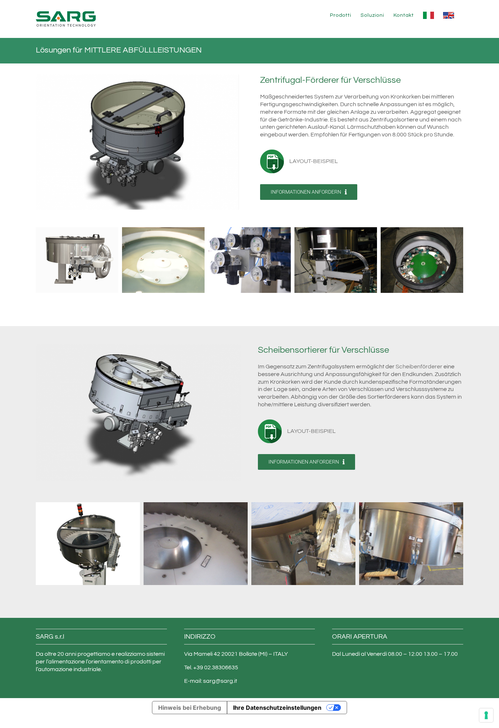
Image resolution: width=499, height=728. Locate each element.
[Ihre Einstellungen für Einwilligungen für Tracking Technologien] (486, 715)
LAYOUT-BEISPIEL (313, 161)
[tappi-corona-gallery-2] (163, 260)
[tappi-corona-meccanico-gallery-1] (88, 543)
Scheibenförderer (419, 366)
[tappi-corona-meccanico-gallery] (196, 543)
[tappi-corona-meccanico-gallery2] (303, 543)
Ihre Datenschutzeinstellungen (277, 707)
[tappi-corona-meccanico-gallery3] (411, 543)
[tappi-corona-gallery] (77, 260)
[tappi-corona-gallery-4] (335, 260)
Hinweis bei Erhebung (189, 707)
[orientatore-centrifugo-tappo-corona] (137, 77)
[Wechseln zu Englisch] (448, 15)
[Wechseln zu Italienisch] (428, 15)
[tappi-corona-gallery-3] (249, 260)
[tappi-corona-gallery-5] (422, 260)
